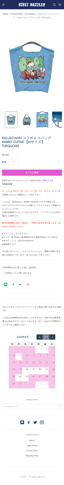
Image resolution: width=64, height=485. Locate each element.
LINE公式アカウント (25, 307)
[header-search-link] (54, 4)
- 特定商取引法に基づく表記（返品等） (19, 267)
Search (32, 440)
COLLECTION (17, 13)
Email (28, 284)
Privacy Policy (32, 450)
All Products (30, 13)
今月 (46, 336)
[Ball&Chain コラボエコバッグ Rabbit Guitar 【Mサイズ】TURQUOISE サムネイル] (11, 120)
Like (13, 284)
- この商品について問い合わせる (16, 272)
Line (5, 284)
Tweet (20, 284)
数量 (4, 161)
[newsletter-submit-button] (58, 406)
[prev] (40, 336)
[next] (52, 336)
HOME (5, 13)
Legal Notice (32, 445)
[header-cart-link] (59, 4)
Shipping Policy (32, 455)
